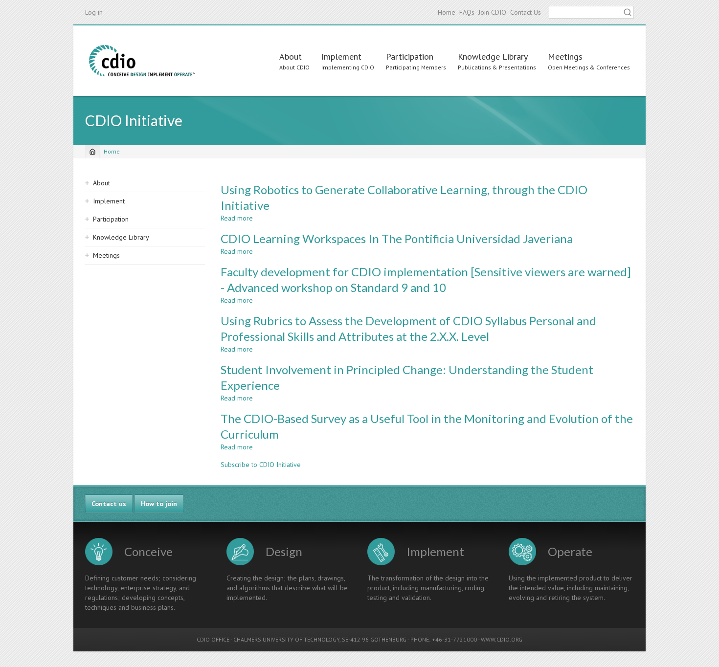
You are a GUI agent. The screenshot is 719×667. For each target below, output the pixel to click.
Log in (94, 12)
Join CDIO (492, 12)
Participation (409, 56)
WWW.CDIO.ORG (501, 639)
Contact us (108, 503)
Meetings (565, 56)
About (290, 56)
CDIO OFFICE (213, 639)
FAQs (466, 12)
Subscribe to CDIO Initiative (261, 464)
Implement (341, 56)
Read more (237, 218)
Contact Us (525, 12)
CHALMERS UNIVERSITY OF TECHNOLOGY (286, 639)
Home (446, 12)
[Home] (142, 60)
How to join (159, 503)
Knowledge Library (493, 56)
